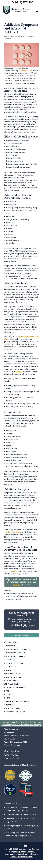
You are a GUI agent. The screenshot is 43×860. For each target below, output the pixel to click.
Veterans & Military (14, 711)
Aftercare (9, 659)
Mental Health (11, 684)
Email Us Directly (12, 758)
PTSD (6, 691)
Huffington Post (26, 70)
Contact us (15, 571)
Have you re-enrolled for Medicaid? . (22, 723)
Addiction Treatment (15, 656)
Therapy (8, 704)
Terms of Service (31, 854)
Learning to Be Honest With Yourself (20, 818)
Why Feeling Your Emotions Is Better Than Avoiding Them (20, 834)
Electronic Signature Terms (22, 856)
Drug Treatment (12, 677)
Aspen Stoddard (11, 36)
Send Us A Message (21, 635)
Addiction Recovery (14, 652)
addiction (18, 371)
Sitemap (19, 854)
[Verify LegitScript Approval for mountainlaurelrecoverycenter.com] (10, 795)
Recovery (9, 694)
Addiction (31, 36)
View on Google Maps (12, 745)
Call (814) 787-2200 (22, 2)
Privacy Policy (20, 851)
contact (17, 585)
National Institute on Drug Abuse (21, 338)
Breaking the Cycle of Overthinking (19, 825)
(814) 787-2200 (11, 755)
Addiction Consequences (17, 649)
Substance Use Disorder (16, 701)
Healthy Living (11, 680)
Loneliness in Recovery (14, 814)
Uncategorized (12, 708)
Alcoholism (10, 666)
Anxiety (8, 670)
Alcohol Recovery (13, 663)
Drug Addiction (12, 673)
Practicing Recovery (14, 687)
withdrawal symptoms (12, 532)
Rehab (7, 698)
